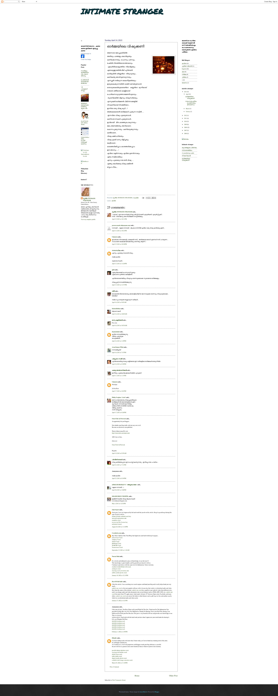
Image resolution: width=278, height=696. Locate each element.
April (187, 94)
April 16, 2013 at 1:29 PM (119, 341)
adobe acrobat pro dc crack (119, 573)
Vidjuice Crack (116, 539)
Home (137, 675)
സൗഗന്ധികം (116, 250)
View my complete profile (88, 219)
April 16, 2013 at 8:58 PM (119, 364)
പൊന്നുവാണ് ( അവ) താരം (84, 122)
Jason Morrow (143, 692)
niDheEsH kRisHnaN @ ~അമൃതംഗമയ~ (124, 485)
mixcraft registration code (119, 518)
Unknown (114, 237)
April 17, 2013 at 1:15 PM (119, 375)
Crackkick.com (116, 533)
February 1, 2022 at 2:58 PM (119, 632)
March (188, 109)
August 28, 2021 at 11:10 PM (120, 527)
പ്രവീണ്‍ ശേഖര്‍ (117, 459)
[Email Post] (142, 198)
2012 (185, 115)
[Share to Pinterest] (155, 198)
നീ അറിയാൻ (186, 156)
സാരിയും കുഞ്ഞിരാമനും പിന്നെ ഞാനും (85, 73)
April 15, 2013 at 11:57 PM (119, 285)
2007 (185, 130)
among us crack (116, 569)
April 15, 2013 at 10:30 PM (119, 244)
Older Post (173, 675)
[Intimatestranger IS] (82, 57)
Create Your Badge (86, 59)
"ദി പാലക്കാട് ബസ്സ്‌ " (84, 88)
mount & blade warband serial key (121, 516)
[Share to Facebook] (153, 198)
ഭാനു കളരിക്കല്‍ (117, 320)
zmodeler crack (116, 520)
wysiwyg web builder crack (119, 652)
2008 (185, 127)
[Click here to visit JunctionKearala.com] (85, 156)
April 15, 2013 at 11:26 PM (119, 263)
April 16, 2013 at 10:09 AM (119, 314)
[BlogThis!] (149, 198)
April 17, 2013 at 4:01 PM (119, 391)
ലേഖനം (184, 83)
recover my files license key (119, 522)
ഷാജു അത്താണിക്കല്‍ (119, 370)
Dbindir (114, 638)
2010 (185, 121)
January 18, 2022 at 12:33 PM (120, 575)
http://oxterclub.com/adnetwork (121, 433)
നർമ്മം (184, 74)
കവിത (114, 201)
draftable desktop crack (118, 621)
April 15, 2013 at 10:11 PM (119, 219)
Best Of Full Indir (117, 581)
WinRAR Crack (116, 545)
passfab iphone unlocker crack (120, 650)
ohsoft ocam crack (117, 654)
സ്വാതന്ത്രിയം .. (187, 150)
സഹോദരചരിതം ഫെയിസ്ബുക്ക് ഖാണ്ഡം (85, 140)
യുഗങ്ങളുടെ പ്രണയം (189, 147)
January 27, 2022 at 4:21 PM (119, 600)
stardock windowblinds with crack (121, 567)
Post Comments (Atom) (119, 680)
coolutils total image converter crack (122, 660)
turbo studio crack (117, 656)
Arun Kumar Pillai (117, 347)
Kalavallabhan (116, 309)
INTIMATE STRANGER (122, 11)
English (184, 69)
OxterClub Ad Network (119, 419)
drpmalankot (116, 332)
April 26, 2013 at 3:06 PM (119, 490)
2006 (185, 133)
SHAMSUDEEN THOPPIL (120, 496)
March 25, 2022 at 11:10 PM (119, 663)
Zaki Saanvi (115, 510)
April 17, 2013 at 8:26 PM (119, 412)
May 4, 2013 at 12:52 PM (119, 503)
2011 (185, 118)
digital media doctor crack (119, 658)
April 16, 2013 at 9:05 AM (119, 302)
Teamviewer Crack (117, 547)
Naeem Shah (115, 556)
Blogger (157, 692)
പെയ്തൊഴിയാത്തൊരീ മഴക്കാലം (85, 81)
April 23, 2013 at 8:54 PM (119, 478)
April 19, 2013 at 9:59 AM (119, 453)
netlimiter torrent (117, 524)
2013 (185, 92)
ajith (113, 270)
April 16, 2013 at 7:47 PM (119, 352)
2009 (185, 124)
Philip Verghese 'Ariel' (119, 397)
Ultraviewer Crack (117, 538)
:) (182, 80)
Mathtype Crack (116, 543)
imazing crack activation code (120, 571)
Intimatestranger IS (86, 53)
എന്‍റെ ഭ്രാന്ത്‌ (187, 66)
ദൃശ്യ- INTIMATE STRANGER (122, 212)
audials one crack (117, 588)
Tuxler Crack (115, 541)
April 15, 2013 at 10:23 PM (119, 231)
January (188, 111)
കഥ (183, 72)
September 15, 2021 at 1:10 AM (120, 550)
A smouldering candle (188, 153)
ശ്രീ (113, 291)
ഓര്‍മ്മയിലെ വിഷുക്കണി (189, 97)
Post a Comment (114, 667)
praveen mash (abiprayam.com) (121, 225)
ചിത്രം (184, 77)
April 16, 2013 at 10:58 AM (119, 325)
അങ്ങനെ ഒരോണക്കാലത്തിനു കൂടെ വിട (85, 105)
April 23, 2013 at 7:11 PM (119, 465)
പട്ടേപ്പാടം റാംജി (117, 359)
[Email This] (147, 198)
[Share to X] (151, 198)
